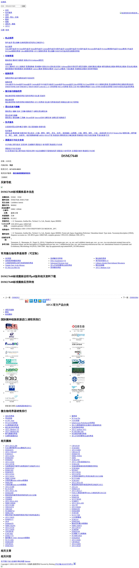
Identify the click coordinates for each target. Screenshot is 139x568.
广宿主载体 (70, 69)
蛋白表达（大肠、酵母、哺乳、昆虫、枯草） (44, 133)
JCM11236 (75, 464)
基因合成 (8, 133)
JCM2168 (75, 495)
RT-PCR (110, 133)
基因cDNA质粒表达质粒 (51, 66)
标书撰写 (46, 144)
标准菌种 (8, 314)
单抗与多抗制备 (90, 135)
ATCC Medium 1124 (103, 268)
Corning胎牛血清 (48, 49)
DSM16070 (9, 472)
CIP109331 (9, 544)
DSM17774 (9, 536)
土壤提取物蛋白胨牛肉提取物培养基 (19, 263)
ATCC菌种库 (10, 66)
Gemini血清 (58, 84)
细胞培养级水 (85, 87)
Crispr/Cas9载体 (59, 69)
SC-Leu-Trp (76, 418)
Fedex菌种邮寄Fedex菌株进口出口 (18, 448)
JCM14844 (75, 468)
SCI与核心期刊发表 (12, 144)
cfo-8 (7, 521)
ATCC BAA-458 (78, 503)
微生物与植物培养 (13, 91)
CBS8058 (8, 497)
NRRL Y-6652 (77, 456)
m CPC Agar (9, 420)
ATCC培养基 (39, 102)
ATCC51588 (9, 487)
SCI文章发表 (10, 151)
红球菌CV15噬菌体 (79, 533)
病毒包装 (42, 127)
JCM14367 (75, 480)
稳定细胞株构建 (32, 135)
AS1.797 (75, 505)
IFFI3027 (75, 470)
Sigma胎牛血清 (36, 49)
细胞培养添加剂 (127, 84)
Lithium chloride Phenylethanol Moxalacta (110, 263)
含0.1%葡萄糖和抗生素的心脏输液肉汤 (86, 425)
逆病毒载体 (27, 69)
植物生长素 (65, 102)
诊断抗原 (36, 111)
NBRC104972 (77, 526)
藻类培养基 (29, 96)
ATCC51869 (76, 450)
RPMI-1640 (15, 87)
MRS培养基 (9, 416)
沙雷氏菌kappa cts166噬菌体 (15, 485)
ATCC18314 (9, 476)
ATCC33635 (9, 517)
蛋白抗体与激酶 (12, 107)
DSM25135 (76, 489)
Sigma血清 (27, 84)
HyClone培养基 (89, 84)
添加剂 (42, 96)
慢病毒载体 (18, 69)
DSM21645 (76, 521)
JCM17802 (9, 534)
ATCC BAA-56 (77, 482)
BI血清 (51, 84)
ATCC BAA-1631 (11, 501)
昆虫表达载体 (132, 66)
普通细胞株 (30, 66)
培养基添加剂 (55, 102)
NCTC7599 (76, 515)
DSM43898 (76, 511)
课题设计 (38, 144)
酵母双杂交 (64, 135)
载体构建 (16, 133)
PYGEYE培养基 (11, 423)
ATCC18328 (76, 546)
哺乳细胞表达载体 (109, 66)
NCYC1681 (9, 540)
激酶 (14, 111)
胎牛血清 (8, 42)
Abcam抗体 (30, 118)
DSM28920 (76, 538)
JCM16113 (9, 454)
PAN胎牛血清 (82, 49)
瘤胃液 (74, 416)
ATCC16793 (76, 474)
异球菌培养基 (55, 267)
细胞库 (20, 60)
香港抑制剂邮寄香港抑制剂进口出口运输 (20, 495)
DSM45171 (9, 519)
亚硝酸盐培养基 (56, 258)
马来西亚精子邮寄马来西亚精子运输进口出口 (22, 466)
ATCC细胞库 (20, 66)
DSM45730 (76, 454)
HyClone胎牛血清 (23, 49)
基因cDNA (28, 60)
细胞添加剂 (22, 78)
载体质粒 (8, 60)
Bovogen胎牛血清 (94, 49)
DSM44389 (9, 493)
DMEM (8, 87)
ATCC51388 (9, 505)
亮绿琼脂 (8, 418)
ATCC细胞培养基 (40, 51)
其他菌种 (38, 66)
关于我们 (4, 561)
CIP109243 (76, 542)
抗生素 (37, 96)
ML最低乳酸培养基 (79, 433)
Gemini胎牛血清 (70, 49)
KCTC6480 (76, 478)
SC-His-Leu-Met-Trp (12, 268)
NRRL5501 (9, 513)
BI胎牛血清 (59, 49)
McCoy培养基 (63, 87)
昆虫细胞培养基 (115, 84)
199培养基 (54, 87)
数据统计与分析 (56, 144)
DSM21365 (9, 470)
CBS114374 (9, 507)
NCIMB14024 (77, 536)
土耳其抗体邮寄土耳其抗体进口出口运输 (87, 476)
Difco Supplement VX (58, 261)
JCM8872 (75, 501)
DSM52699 (9, 542)
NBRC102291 (10, 526)
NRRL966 (9, 482)
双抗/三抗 (72, 87)
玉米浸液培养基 (78, 427)
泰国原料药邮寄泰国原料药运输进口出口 (87, 485)
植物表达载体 (48, 69)
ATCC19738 (9, 464)
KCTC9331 (9, 489)
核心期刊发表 (20, 151)
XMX (74, 458)
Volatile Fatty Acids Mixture (15, 265)
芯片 (107, 135)
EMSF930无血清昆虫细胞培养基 (67, 51)
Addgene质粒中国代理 (69, 66)
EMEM (36, 87)
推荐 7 (48, 300)
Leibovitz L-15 (44, 87)
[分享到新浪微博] (27, 301)
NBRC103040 (10, 478)
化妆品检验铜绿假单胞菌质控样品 (85, 466)
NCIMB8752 (9, 511)
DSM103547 (9, 468)
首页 (7, 10)
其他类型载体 (92, 69)
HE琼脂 (8, 258)
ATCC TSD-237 (11, 452)
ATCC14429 (9, 529)
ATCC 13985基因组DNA (81, 462)
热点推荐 (9, 38)
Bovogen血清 (68, 84)
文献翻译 (31, 144)
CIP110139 (75, 446)
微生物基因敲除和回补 (21, 173)
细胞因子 (29, 111)
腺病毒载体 (9, 69)
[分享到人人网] (35, 301)
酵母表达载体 (121, 66)
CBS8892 (8, 499)
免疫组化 (56, 135)
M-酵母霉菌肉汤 (11, 436)
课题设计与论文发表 (14, 140)
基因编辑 (34, 127)
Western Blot (117, 133)
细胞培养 (9, 73)
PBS (78, 87)
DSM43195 (76, 509)
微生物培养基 (10, 96)
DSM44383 (9, 458)
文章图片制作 (77, 151)
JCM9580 (75, 529)
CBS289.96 (9, 531)
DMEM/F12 (24, 87)
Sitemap (27, 561)
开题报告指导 (51, 151)
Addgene (35, 60)
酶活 (21, 127)
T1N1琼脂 (75, 420)
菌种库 (15, 60)
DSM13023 (9, 546)
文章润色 (24, 144)
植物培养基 (20, 96)
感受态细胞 (82, 66)
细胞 (25, 127)
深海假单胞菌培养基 (13, 261)
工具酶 (23, 111)
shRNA (41, 135)
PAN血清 (44, 84)
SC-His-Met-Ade (78, 431)
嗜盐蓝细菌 (100, 265)
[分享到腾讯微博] (31, 301)
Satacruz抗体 (39, 118)
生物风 (3, 2)
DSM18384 (134, 297)
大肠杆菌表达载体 (94, 66)
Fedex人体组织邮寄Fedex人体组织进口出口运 (89, 493)
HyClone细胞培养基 (12, 51)
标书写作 (67, 151)
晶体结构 (102, 133)
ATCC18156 (76, 472)
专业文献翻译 (40, 151)
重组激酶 (16, 118)
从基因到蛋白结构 (12, 127)
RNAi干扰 (48, 135)
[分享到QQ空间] (40, 301)
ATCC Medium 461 (12, 431)
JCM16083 (75, 448)
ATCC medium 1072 (79, 429)
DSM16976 (9, 450)
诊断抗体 (43, 111)
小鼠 (29, 127)
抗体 (18, 111)
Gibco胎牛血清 (10, 49)
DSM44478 (9, 523)
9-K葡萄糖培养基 (11, 425)
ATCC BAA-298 (11, 446)
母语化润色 (30, 151)
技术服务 (9, 122)
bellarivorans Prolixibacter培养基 (83, 423)
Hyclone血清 (18, 84)
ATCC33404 (76, 544)
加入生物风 (12, 561)
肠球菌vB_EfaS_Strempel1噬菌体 (17, 538)
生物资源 (9, 56)
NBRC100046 (10, 503)
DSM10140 (76, 531)
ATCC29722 (76, 527)
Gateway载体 (37, 69)
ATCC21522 (9, 474)
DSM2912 (15, 297)
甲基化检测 (101, 135)
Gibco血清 (9, 84)
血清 (16, 78)
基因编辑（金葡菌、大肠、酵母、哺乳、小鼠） (81, 133)
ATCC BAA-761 (11, 491)
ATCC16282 (76, 540)
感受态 (41, 60)
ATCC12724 (9, 527)
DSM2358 (75, 497)
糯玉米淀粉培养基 (12, 427)
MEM (31, 87)
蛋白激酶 (16, 42)
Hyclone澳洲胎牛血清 (109, 49)
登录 (7, 30)
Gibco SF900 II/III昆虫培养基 (102, 87)
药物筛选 (80, 135)
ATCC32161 (9, 456)
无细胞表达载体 (81, 69)
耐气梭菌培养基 (11, 433)
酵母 (7, 312)
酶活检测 (72, 135)
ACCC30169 (76, 499)
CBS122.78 (76, 452)
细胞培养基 (9, 78)
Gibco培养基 (78, 84)
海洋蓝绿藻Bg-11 (102, 261)
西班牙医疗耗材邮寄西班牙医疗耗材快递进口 (22, 515)
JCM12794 (75, 460)
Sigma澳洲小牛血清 (125, 49)
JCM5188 (75, 513)
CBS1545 (8, 509)
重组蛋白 (8, 111)
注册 (2, 30)
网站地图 (20, 561)
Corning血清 (36, 84)
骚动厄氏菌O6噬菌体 (80, 523)
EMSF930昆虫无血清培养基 (123, 87)
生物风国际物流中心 (24, 406)
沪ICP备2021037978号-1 (64, 564)
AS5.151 (75, 487)
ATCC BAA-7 (77, 491)
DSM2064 (8, 460)
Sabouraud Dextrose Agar (59, 263)
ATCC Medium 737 (12, 429)
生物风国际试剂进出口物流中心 (32, 42)
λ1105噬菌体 (76, 517)
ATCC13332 (9, 462)
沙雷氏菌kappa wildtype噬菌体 (16, 480)
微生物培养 (9, 100)
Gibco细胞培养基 (27, 51)
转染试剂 (30, 78)
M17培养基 (74, 102)
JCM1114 (75, 519)
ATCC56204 (76, 507)
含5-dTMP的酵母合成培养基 (61, 265)
